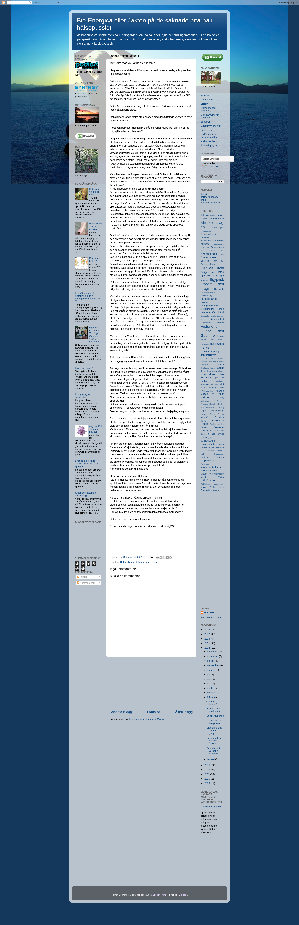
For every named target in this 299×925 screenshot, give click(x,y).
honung (221, 339)
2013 (207, 765)
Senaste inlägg (121, 712)
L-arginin (212, 371)
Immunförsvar (208, 355)
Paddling (210, 411)
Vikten (204, 473)
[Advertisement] (151, 683)
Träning (220, 457)
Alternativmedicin (211, 215)
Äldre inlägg (184, 712)
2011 (207, 774)
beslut (221, 254)
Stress (221, 434)
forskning (205, 302)
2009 (207, 783)
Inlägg (83, 577)
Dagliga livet (212, 268)
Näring (220, 407)
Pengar (221, 414)
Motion (204, 394)
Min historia (207, 99)
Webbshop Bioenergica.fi (212, 484)
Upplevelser (208, 460)
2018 (207, 629)
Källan (212, 368)
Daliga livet (207, 272)
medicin (204, 388)
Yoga (203, 487)
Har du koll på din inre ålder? (214, 741)
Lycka (204, 381)
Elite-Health (218, 289)
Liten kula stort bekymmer (214, 722)
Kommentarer (87, 582)
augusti (211, 670)
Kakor (215, 361)
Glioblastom (205, 316)
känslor (220, 368)
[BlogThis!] (160, 557)
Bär (215, 261)
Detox (220, 272)
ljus (216, 378)
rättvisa (221, 424)
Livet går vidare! (84, 368)
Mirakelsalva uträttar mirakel (95, 226)
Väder (221, 477)
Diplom (204, 103)
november (213, 656)
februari (211, 697)
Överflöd (217, 490)
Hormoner (205, 344)
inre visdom (217, 358)
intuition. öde (206, 361)
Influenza (204, 358)
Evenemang (206, 295)
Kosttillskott (205, 365)
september (213, 665)
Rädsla (213, 424)
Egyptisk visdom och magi (212, 284)
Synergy (206, 437)
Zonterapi (206, 121)
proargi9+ (205, 417)
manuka (205, 384)
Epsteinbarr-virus (208, 292)
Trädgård (205, 457)
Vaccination (205, 464)
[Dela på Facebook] (167, 557)
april (209, 688)
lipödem (221, 371)
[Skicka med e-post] (157, 557)
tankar (221, 444)
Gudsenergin (206, 323)
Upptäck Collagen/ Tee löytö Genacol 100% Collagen (94, 334)
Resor (204, 423)
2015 (207, 643)
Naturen (205, 397)
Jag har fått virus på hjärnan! (95, 429)
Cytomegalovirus (208, 264)
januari (211, 759)
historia (220, 323)
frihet (203, 312)
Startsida (153, 712)
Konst (221, 361)
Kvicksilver (205, 368)
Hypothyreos (217, 343)
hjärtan (220, 336)
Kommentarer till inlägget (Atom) (147, 719)
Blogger (183, 895)
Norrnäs (212, 404)
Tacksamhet (207, 444)
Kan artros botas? (95, 259)
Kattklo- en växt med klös (95, 192)
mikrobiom (210, 391)
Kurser (221, 364)
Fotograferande (209, 305)
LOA (222, 378)
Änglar (212, 487)
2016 (207, 638)
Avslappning (217, 247)
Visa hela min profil (211, 617)
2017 (207, 634)
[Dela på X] (164, 557)
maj (209, 683)
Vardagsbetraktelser (212, 467)
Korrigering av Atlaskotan (82, 395)
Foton (221, 309)
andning (204, 219)
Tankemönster (207, 447)
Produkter (219, 417)
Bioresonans (208, 257)
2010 (207, 778)
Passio (212, 414)
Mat (222, 384)
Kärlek (204, 371)
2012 (207, 769)
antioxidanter (217, 218)
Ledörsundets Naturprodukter (209, 135)
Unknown (209, 612)
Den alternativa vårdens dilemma (214, 751)
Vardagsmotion (209, 470)
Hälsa (205, 348)
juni (209, 679)
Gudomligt (217, 319)
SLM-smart (219, 431)
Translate (212, 166)
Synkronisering (208, 441)
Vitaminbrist (219, 474)
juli (209, 674)
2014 (207, 647)
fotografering (208, 309)
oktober (211, 661)
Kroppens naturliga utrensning (85, 494)
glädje (213, 316)
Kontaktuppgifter (210, 145)
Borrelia (205, 261)
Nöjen (203, 411)
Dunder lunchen (215, 716)
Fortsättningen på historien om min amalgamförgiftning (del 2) (88, 297)
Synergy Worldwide (211, 126)
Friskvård (211, 312)
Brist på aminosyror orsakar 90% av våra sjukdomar (86, 463)
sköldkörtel (206, 430)
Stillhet (211, 434)
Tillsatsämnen (218, 454)
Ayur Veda (217, 251)
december (213, 651)
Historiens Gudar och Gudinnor (212, 331)
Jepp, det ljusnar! (211, 702)
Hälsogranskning (210, 351)
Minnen (220, 390)
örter (221, 487)
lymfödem (220, 381)
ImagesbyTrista (158, 895)
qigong (203, 421)
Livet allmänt (208, 374)
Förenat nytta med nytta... (214, 710)
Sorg (203, 434)
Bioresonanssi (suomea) (208, 109)
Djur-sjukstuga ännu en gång (214, 730)
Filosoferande (143, 562)
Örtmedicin (206, 490)
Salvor (204, 427)
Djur (203, 275)
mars (210, 692)
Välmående (208, 480)
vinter (211, 474)
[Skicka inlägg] (151, 557)
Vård (155, 562)
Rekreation (218, 420)
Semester (218, 427)
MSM (221, 394)
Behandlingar (127, 562)
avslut (203, 251)
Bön (222, 261)
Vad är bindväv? (209, 141)
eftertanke (212, 275)
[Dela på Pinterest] (170, 557)
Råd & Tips (206, 130)
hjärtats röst (207, 339)
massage (215, 384)
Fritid (221, 312)
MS (213, 394)
